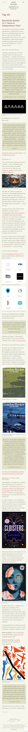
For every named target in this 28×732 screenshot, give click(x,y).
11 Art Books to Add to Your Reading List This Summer (13, 488)
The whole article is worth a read (12, 153)
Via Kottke (17, 640)
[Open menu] (23, 2)
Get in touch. (14, 729)
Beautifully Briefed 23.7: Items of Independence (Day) (11, 23)
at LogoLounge (20, 340)
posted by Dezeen (7, 170)
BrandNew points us (13, 254)
